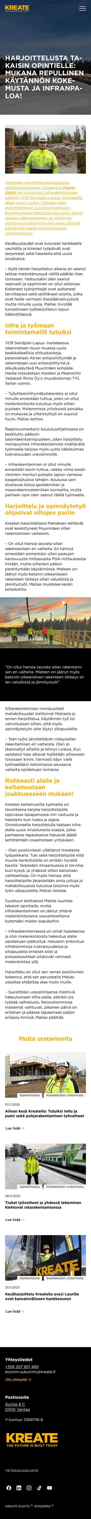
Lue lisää (13, 1128)
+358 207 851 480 (22, 1367)
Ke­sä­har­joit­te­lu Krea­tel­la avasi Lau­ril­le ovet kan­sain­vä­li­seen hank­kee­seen (42, 1296)
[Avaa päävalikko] (82, 8)
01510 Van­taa (17, 1409)
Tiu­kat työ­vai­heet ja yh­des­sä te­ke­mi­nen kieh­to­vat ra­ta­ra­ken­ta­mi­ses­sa (43, 1205)
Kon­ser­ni (42, 1506)
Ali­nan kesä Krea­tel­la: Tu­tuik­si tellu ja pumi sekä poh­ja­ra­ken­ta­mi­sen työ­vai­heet (44, 1113)
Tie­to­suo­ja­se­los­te (21, 1471)
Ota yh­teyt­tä (16, 1380)
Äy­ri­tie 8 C (15, 1404)
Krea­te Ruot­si (17, 1506)
